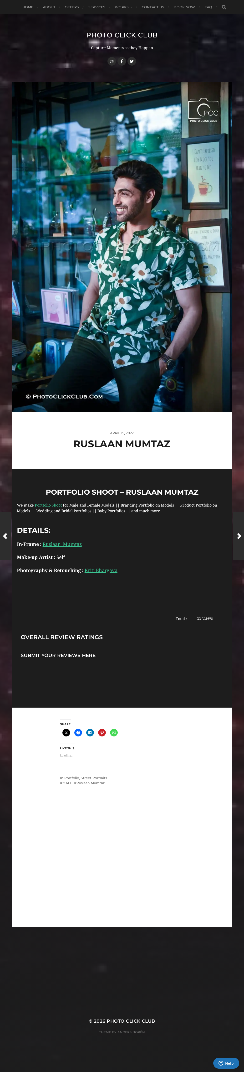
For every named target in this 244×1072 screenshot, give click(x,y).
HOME (27, 7)
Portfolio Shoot (48, 505)
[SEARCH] (224, 7)
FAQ (208, 7)
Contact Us (153, 7)
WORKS (122, 7)
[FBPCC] (121, 61)
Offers (72, 7)
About (49, 7)
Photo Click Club (122, 35)
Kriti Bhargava (101, 570)
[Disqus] (122, 866)
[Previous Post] (5, 536)
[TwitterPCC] (131, 61)
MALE (67, 783)
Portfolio (71, 778)
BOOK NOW (184, 7)
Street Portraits (94, 778)
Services (96, 7)
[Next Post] (238, 536)
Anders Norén (131, 1032)
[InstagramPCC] (111, 61)
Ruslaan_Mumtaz (62, 544)
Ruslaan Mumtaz (90, 783)
